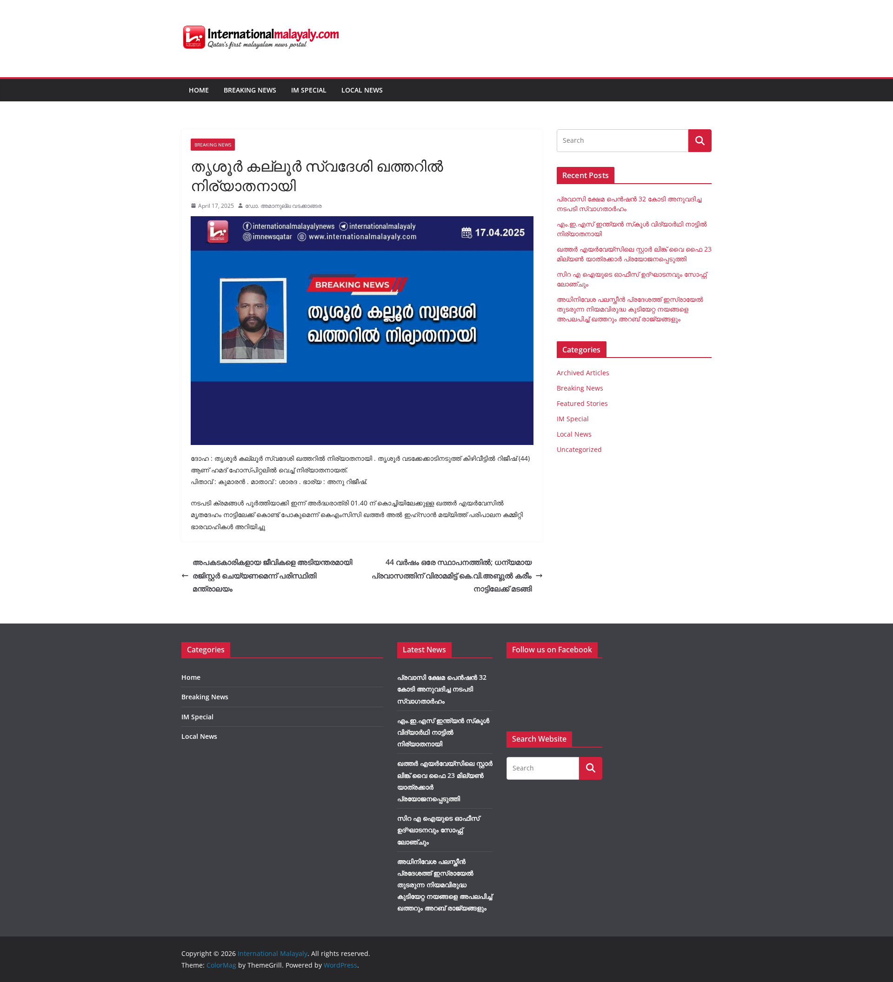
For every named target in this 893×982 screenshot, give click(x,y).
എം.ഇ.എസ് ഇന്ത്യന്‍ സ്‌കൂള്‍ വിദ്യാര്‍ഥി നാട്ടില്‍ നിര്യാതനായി (443, 732)
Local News (362, 90)
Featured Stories (582, 403)
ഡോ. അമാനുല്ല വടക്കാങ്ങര (283, 206)
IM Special (309, 90)
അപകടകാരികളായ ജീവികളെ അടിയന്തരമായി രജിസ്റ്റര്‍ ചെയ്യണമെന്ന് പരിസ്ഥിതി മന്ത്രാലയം (272, 575)
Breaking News (250, 90)
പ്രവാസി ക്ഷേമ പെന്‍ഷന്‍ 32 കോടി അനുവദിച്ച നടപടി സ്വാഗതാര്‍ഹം (441, 689)
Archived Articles (583, 372)
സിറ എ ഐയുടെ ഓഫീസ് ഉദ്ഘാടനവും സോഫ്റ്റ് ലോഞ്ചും (438, 830)
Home (199, 90)
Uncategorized (579, 449)
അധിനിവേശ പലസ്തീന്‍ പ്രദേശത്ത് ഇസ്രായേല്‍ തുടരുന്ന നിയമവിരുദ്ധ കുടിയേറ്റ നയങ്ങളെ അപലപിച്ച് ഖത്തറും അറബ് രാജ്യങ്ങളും (630, 309)
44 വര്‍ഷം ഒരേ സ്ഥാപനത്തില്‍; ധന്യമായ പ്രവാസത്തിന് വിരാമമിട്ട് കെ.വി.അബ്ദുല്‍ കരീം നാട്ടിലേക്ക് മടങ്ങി (452, 575)
